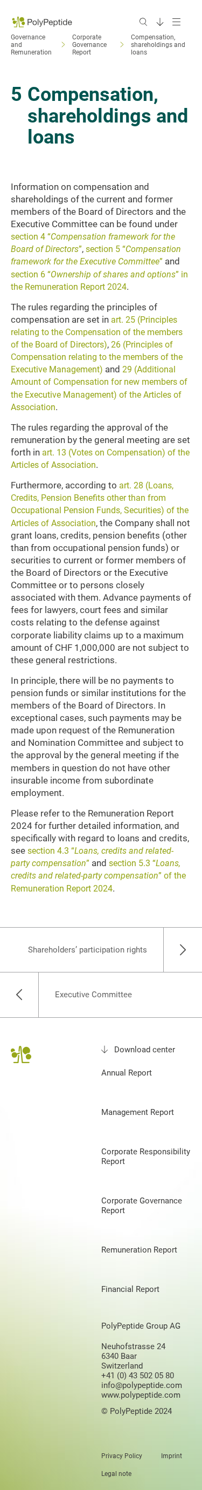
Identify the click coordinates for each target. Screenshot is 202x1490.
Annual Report (126, 1073)
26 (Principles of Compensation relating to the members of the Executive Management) (97, 357)
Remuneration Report (139, 1250)
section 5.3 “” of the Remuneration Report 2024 (98, 875)
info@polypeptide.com (141, 1385)
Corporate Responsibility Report (145, 1156)
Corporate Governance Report (141, 1205)
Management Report (137, 1112)
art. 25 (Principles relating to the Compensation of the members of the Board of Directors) (97, 332)
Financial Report (130, 1289)
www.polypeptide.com (140, 1395)
